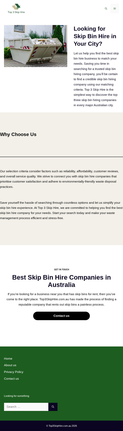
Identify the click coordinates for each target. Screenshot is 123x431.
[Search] (52, 407)
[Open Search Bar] (106, 8)
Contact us (61, 315)
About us (10, 365)
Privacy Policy (13, 372)
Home (8, 358)
